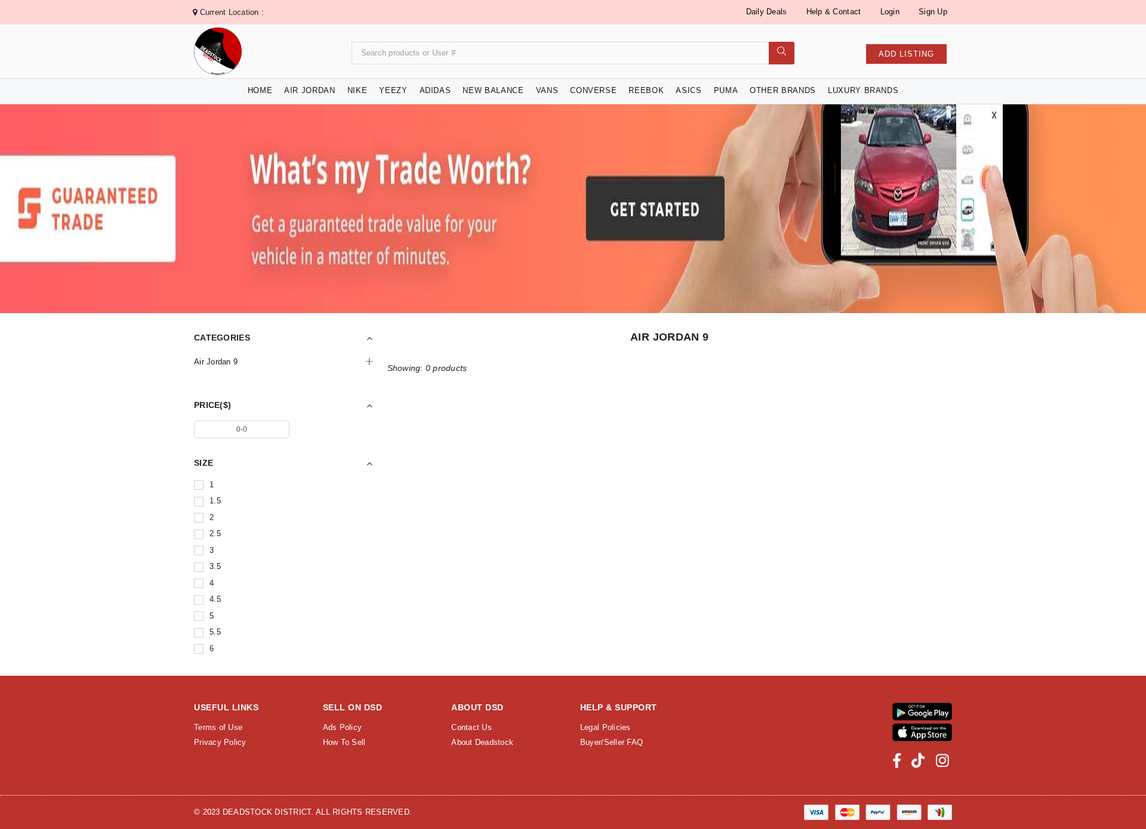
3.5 (215, 566)
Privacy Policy (220, 742)
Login (889, 11)
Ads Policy (342, 727)
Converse (593, 90)
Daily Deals (766, 11)
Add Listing (906, 54)
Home (260, 90)
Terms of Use (218, 727)
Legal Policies (605, 727)
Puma (726, 90)
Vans (547, 90)
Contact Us (471, 727)
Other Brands (783, 90)
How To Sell (344, 742)
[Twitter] (918, 760)
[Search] (781, 53)
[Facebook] (897, 760)
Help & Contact (833, 11)
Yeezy (393, 90)
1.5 (215, 500)
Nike (357, 90)
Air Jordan (309, 90)
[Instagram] (942, 760)
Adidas (435, 90)
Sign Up (933, 11)
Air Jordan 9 (216, 361)
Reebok (646, 90)
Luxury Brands (863, 90)
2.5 (215, 533)
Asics (688, 90)
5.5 (215, 631)
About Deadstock (482, 742)
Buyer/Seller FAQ (611, 742)
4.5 (215, 599)
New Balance (493, 90)
